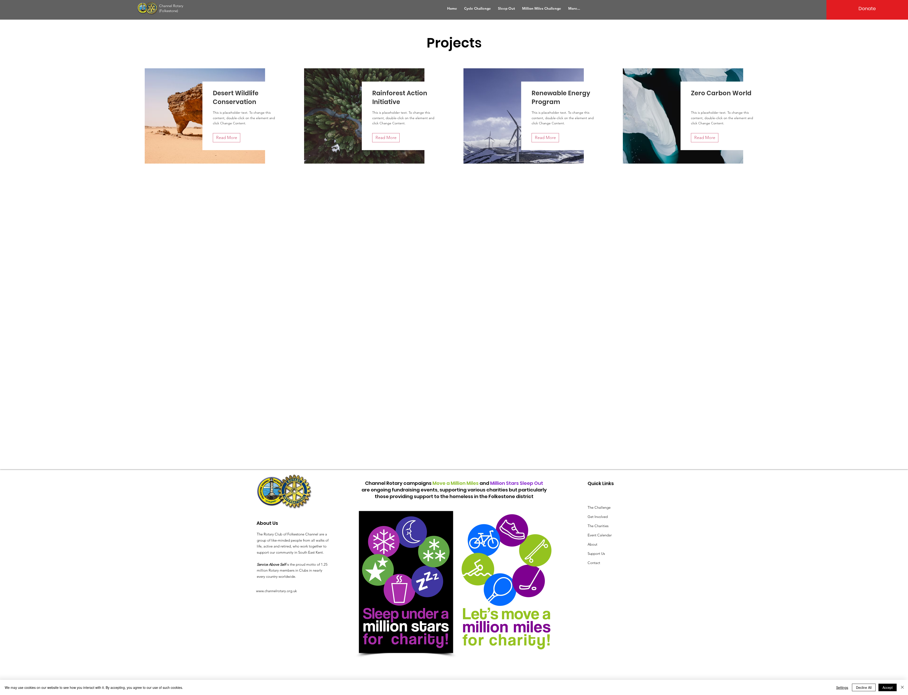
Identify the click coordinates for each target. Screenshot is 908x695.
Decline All (864, 687)
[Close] (902, 687)
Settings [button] (842, 687)
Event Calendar (600, 535)
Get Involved (598, 516)
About (592, 544)
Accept (887, 687)
